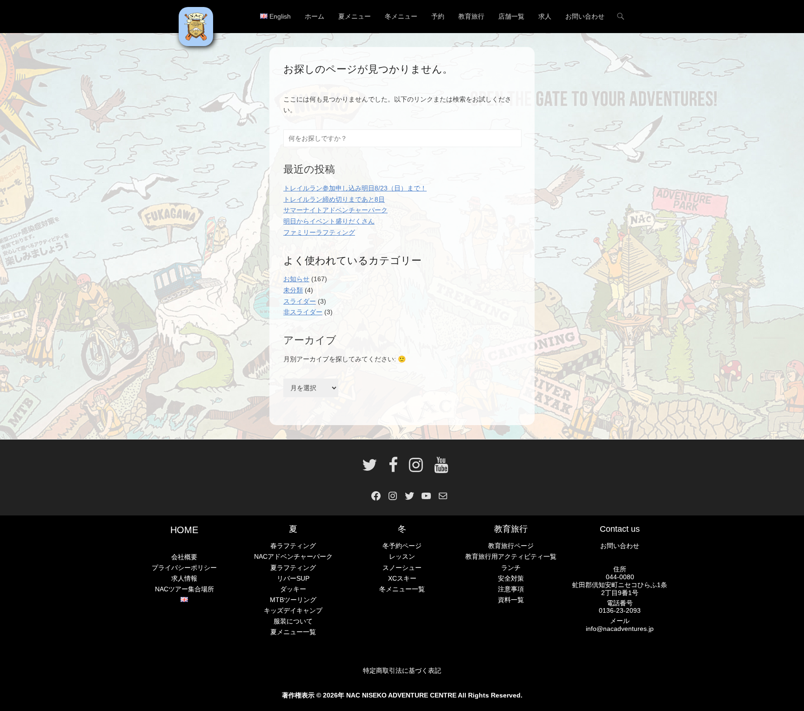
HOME (184, 530)
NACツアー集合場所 (184, 589)
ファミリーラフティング (319, 232)
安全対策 (511, 578)
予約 (437, 16)
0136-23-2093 (620, 610)
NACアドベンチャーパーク (293, 556)
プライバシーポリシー (184, 567)
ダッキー (293, 589)
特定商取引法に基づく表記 (402, 670)
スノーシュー (402, 567)
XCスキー (402, 578)
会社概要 (184, 557)
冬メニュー (401, 16)
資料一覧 (511, 599)
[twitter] (369, 468)
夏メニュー (354, 16)
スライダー (299, 301)
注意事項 (511, 589)
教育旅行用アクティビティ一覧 (510, 556)
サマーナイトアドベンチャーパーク (335, 210)
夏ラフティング (293, 567)
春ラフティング (293, 545)
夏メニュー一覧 (293, 632)
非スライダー (302, 312)
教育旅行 (471, 16)
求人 (544, 16)
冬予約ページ (402, 545)
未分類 (293, 290)
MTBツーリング (293, 599)
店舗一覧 (511, 16)
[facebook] (393, 468)
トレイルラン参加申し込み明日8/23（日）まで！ (355, 188)
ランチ (511, 567)
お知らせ (296, 279)
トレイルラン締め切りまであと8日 (334, 199)
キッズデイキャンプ (293, 610)
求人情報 (184, 578)
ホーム (314, 16)
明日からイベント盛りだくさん (329, 221)
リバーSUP (293, 578)
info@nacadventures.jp (620, 628)
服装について (293, 621)
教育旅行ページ (511, 545)
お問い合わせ (584, 16)
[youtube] (438, 468)
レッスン (402, 556)
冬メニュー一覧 (402, 589)
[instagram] (416, 468)
